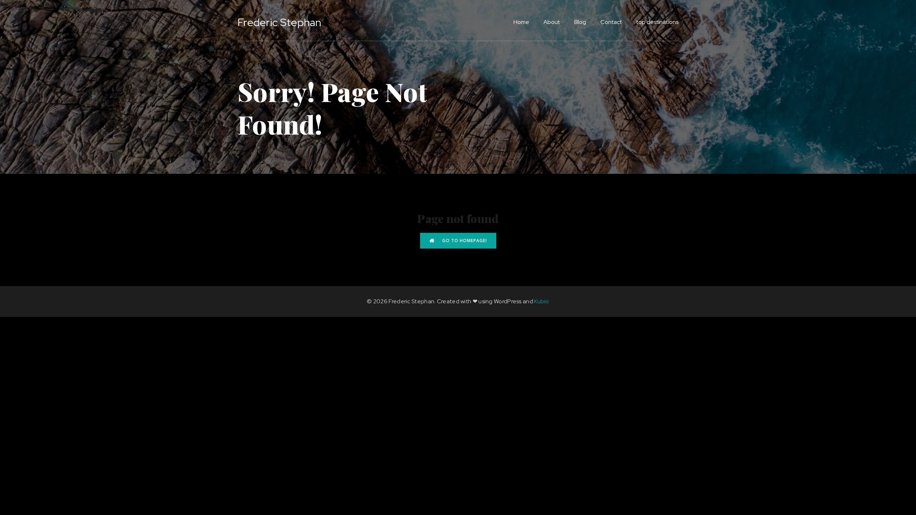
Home (521, 22)
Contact (611, 22)
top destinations (657, 22)
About (552, 22)
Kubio (541, 301)
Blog (580, 22)
